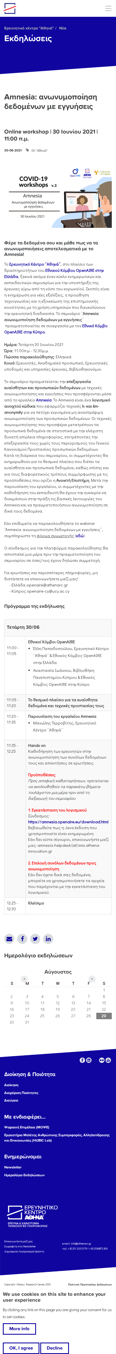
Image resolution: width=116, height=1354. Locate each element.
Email (9, 939)
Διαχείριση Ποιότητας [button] (21, 1093)
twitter (95, 1060)
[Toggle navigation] (108, 8)
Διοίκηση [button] (11, 1085)
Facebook (22, 939)
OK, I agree (21, 1348)
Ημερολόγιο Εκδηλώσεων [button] (24, 1175)
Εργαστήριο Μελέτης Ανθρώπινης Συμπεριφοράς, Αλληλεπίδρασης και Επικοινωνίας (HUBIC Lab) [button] (57, 1138)
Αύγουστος (58, 972)
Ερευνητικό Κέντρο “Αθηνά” (35, 264)
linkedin (89, 1060)
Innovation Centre (34, 8)
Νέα (62, 28)
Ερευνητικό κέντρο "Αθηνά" (29, 28)
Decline (55, 1348)
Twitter (35, 939)
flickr (102, 1060)
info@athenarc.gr (81, 1244)
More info (19, 1329)
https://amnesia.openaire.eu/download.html (68, 821)
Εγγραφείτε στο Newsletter (20, 1246)
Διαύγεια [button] (11, 1100)
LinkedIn (48, 939)
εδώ (80, 535)
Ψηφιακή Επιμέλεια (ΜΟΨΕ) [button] (26, 1127)
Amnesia (44, 400)
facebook (82, 1060)
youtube (108, 1060)
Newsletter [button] (13, 1167)
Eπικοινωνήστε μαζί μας (18, 1241)
